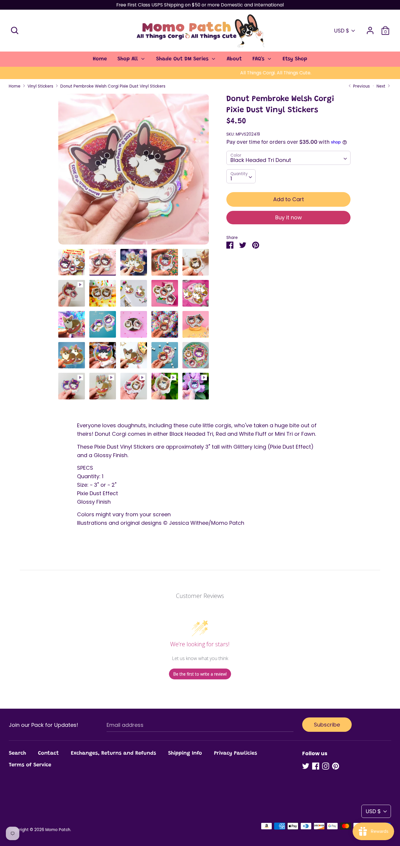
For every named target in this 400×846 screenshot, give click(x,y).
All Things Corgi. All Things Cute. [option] (200, 72)
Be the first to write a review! (200, 674)
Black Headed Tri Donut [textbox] (260, 160)
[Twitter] (305, 766)
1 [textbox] (231, 178)
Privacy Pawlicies (235, 753)
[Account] (370, 28)
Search (17, 753)
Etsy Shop (295, 59)
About (234, 59)
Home (100, 59)
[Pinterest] (335, 766)
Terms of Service (30, 765)
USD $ (341, 30)
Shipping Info (185, 753)
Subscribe (327, 724)
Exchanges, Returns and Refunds (113, 753)
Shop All (128, 59)
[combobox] (288, 158)
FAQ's (259, 59)
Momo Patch (57, 830)
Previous (361, 86)
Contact (48, 753)
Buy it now (288, 217)
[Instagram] (325, 766)
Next (382, 86)
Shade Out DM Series (183, 59)
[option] (133, 171)
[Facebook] (315, 766)
